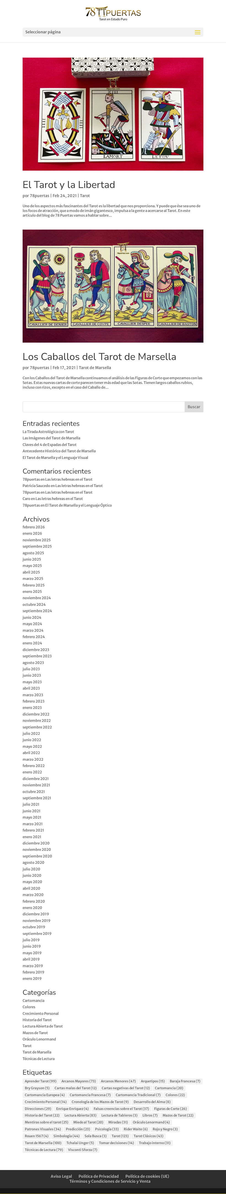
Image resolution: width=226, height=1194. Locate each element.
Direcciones (38, 1109)
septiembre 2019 (37, 933)
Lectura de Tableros (119, 1115)
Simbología (66, 1136)
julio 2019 (31, 940)
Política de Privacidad (99, 1176)
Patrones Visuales (43, 1129)
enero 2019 (32, 978)
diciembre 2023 (36, 649)
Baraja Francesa (185, 1081)
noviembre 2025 (37, 540)
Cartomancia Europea (45, 1095)
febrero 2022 (34, 765)
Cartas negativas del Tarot (126, 1088)
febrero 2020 (34, 901)
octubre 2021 (34, 791)
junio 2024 (32, 617)
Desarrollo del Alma (152, 1102)
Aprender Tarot (41, 1081)
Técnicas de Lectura (39, 1058)
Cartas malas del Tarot (76, 1088)
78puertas (39, 195)
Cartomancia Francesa (90, 1095)
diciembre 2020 (36, 843)
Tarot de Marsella (95, 367)
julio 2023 (31, 669)
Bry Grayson (37, 1088)
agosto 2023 (33, 662)
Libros (150, 1115)
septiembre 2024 (37, 611)
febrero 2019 (33, 972)
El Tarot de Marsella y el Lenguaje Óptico (78, 505)
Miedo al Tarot (88, 1122)
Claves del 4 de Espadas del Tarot (50, 444)
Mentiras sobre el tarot (46, 1122)
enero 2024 (32, 643)
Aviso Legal (61, 1176)
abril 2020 (31, 888)
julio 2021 (31, 804)
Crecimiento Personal (41, 1013)
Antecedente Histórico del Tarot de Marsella (59, 451)
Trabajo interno (155, 1143)
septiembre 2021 (37, 798)
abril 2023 (31, 688)
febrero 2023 (33, 701)
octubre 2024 (34, 604)
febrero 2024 (34, 636)
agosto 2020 (33, 862)
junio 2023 (32, 675)
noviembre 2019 (36, 920)
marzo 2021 (33, 824)
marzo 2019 (33, 966)
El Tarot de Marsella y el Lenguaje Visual (55, 457)
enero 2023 (32, 707)
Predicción (78, 1129)
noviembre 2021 (36, 785)
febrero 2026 (34, 527)
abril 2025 (31, 572)
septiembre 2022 (37, 727)
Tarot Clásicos (148, 1136)
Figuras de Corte (170, 1109)
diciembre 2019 (36, 914)
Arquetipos (153, 1081)
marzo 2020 (33, 894)
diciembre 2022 (36, 714)
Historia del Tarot (37, 1020)
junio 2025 (32, 559)
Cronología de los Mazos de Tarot (100, 1102)
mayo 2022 (32, 746)
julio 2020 (31, 869)
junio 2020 (32, 875)
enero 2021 (32, 837)
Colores (29, 1007)
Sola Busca (96, 1136)
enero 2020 (32, 907)
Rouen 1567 (37, 1136)
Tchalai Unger (80, 1143)
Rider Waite (136, 1129)
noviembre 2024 (37, 598)
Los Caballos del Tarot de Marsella (99, 357)
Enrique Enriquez (72, 1109)
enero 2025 (32, 591)
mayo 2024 (32, 624)
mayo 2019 (32, 953)
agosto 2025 (33, 553)
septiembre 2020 (37, 856)
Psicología (107, 1129)
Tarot (85, 195)
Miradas (118, 1122)
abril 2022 (31, 753)
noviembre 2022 (37, 720)
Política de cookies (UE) (147, 1176)
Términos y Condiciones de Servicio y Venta (109, 1181)
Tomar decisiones (116, 1143)
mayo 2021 (32, 817)
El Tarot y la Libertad (69, 185)
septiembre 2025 (37, 546)
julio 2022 (31, 733)
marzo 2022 (33, 759)
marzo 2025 (33, 578)
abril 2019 (31, 959)
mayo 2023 (32, 682)
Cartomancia (33, 1000)
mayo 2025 (32, 565)
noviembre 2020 (37, 849)
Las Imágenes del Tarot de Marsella (51, 438)
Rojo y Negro (165, 1129)
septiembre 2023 (37, 656)
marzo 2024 (33, 630)
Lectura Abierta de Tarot (43, 1026)
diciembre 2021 (36, 778)
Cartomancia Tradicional (138, 1095)
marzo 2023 (33, 695)
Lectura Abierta (80, 1115)
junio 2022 (32, 740)
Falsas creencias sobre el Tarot (121, 1109)
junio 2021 (32, 811)
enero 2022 (32, 772)
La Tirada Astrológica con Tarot (48, 431)
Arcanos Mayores (78, 1081)
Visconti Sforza (82, 1150)
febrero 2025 (34, 585)
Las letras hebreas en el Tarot (69, 479)
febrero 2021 (33, 830)
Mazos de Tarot (35, 1033)
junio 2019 (32, 946)
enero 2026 (32, 533)
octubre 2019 (34, 927)
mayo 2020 (32, 882)
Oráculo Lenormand (39, 1039)
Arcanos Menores (118, 1081)
